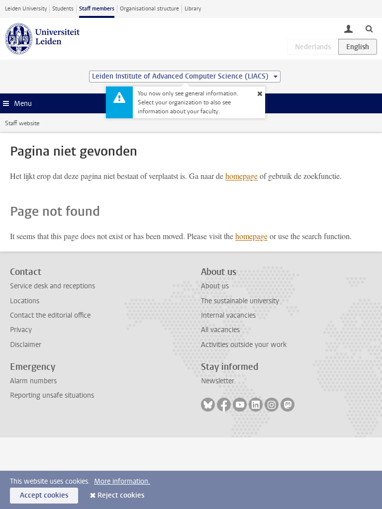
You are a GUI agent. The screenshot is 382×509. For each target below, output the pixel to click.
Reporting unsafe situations (52, 395)
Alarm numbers (33, 381)
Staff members (96, 8)
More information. (122, 481)
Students (63, 8)
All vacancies (220, 330)
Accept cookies (44, 495)
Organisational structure (149, 8)
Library (193, 8)
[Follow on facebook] (224, 405)
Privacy (21, 330)
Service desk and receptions (52, 286)
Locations (24, 301)
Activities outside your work (243, 344)
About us (215, 286)
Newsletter (217, 381)
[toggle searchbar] (369, 28)
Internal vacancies (228, 315)
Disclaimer (25, 344)
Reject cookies (120, 495)
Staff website (22, 123)
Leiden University (26, 8)
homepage (241, 175)
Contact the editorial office (50, 315)
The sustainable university (240, 301)
